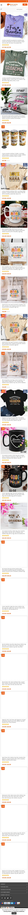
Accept (14, 913)
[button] (21, 9)
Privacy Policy (7, 911)
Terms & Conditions (19, 911)
